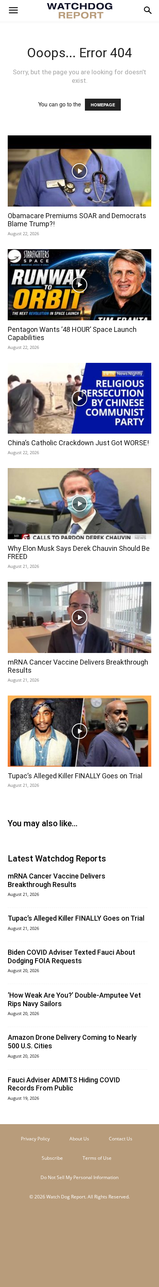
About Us (79, 1138)
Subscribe (52, 1158)
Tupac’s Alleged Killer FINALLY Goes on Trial (75, 776)
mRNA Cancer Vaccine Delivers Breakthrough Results (56, 880)
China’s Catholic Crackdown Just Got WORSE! (78, 443)
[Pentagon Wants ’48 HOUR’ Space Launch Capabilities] (79, 284)
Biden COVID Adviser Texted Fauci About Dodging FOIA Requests (71, 956)
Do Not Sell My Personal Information (79, 1177)
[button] (13, 10)
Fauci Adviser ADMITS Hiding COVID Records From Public (64, 1084)
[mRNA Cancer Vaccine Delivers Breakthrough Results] (79, 617)
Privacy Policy (35, 1138)
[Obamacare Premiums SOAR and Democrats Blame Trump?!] (79, 171)
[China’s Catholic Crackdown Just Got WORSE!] (79, 398)
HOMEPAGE (103, 105)
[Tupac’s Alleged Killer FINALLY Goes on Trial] (79, 731)
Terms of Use (97, 1158)
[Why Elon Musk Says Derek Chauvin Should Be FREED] (79, 503)
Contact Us (120, 1138)
